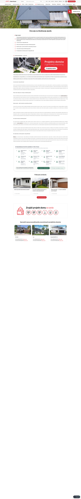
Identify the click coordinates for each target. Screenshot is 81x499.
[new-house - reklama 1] (40, 65)
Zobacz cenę (25, 239)
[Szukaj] (41, 1)
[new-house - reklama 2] (40, 210)
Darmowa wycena (71, 1)
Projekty (22, 1)
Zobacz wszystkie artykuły (42, 197)
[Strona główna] (10, 1)
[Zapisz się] (66, 1)
